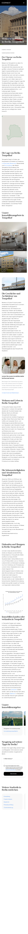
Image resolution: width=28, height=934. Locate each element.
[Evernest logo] (6, 3)
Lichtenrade (5, 163)
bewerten (14, 689)
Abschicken (13, 774)
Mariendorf (13, 163)
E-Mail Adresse (8, 758)
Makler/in (12, 693)
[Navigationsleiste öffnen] (24, 3)
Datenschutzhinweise (10, 770)
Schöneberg (8, 165)
